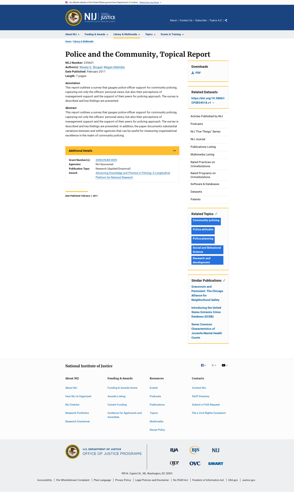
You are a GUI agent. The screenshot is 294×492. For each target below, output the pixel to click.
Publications (157, 404)
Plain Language (102, 480)
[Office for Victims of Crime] (195, 465)
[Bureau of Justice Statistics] (195, 454)
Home (68, 41)
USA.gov (233, 480)
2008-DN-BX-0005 (106, 160)
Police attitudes (203, 229)
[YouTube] (225, 367)
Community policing (206, 220)
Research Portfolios (77, 413)
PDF (198, 72)
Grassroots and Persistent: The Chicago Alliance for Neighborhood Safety (207, 293)
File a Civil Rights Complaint (209, 413)
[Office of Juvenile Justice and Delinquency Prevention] (174, 466)
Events (154, 387)
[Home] (100, 17)
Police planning (203, 238)
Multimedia (156, 421)
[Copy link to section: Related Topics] (215, 213)
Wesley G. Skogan (90, 67)
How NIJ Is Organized (78, 396)
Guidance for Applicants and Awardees (125, 415)
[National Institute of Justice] (215, 452)
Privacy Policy (123, 480)
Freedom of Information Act (208, 480)
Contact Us (186, 20)
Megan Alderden (114, 67)
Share (229, 22)
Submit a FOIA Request (206, 404)
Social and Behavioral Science (207, 249)
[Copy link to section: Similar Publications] (223, 280)
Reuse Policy (157, 429)
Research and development (201, 260)
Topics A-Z (215, 20)
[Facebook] (205, 367)
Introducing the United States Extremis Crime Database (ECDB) (206, 312)
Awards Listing (116, 396)
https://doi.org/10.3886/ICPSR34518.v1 (207, 100)
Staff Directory (200, 396)
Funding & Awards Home (122, 387)
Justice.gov (248, 480)
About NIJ (71, 387)
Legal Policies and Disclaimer (152, 480)
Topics (154, 413)
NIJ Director (72, 404)
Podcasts (155, 396)
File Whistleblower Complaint (72, 480)
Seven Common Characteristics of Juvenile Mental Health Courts (206, 331)
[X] (215, 367)
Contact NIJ (199, 387)
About (173, 20)
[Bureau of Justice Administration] (174, 452)
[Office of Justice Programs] (73, 17)
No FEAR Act (180, 480)
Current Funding (117, 404)
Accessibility (44, 480)
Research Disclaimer (77, 421)
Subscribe (201, 20)
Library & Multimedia (83, 41)
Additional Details (80, 150)
